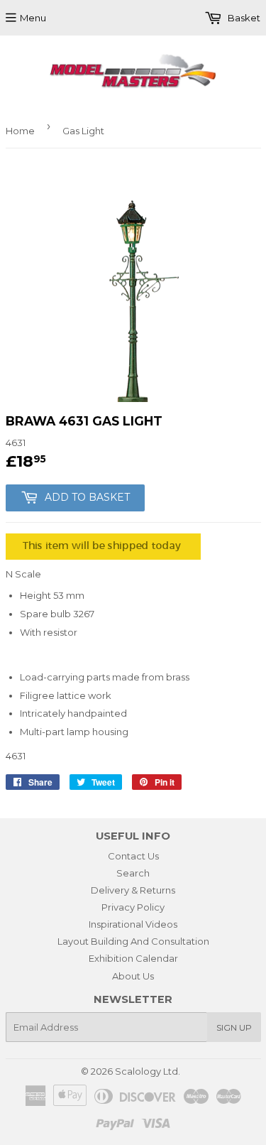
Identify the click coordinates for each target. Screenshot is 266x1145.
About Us (133, 976)
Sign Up (234, 1027)
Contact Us (133, 856)
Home (20, 130)
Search (133, 873)
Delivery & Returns (133, 890)
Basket (243, 17)
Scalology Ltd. (147, 1071)
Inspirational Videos (133, 924)
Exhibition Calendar (133, 958)
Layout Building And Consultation (133, 941)
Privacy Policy (133, 907)
